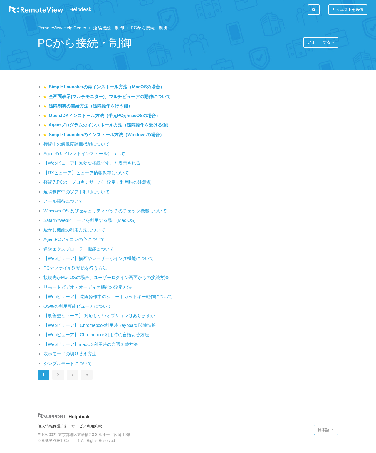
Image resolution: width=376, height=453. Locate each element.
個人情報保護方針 (53, 426)
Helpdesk (80, 9)
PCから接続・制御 (149, 27)
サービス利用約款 (86, 426)
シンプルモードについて (67, 363)
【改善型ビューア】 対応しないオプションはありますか (99, 315)
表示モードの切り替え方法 (69, 353)
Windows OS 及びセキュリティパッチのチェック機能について (105, 210)
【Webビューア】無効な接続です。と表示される (91, 162)
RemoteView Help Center (62, 27)
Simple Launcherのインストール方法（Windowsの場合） (106, 134)
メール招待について (63, 201)
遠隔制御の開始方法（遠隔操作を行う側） (90, 105)
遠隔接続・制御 (108, 27)
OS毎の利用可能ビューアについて (77, 306)
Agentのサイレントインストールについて (84, 153)
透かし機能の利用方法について (74, 229)
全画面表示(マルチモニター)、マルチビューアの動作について (110, 96)
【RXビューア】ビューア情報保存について (86, 172)
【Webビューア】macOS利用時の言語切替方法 (90, 344)
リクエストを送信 (348, 9)
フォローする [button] (319, 42)
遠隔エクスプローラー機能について (78, 248)
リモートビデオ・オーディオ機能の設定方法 (87, 287)
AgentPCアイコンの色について (74, 239)
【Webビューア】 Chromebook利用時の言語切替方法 (96, 334)
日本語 (324, 429)
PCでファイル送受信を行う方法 (75, 268)
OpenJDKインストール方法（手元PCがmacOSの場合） (104, 115)
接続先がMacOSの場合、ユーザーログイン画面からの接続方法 (106, 277)
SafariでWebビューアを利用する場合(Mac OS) (89, 220)
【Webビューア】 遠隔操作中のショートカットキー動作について (107, 296)
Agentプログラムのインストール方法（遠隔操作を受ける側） (109, 124)
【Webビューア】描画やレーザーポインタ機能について (98, 258)
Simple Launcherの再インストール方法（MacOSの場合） (106, 86)
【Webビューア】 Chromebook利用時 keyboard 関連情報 (99, 325)
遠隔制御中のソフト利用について (76, 191)
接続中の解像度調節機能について (76, 143)
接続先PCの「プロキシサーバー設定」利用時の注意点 (97, 182)
